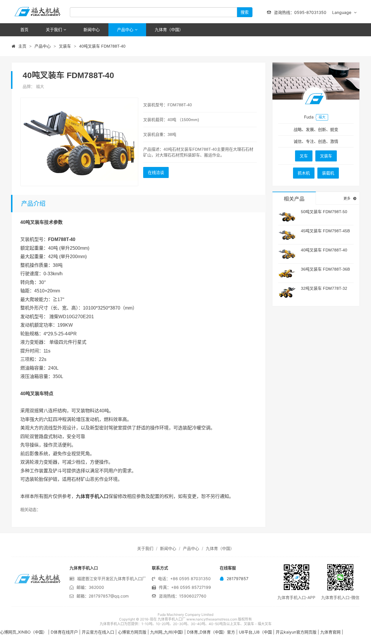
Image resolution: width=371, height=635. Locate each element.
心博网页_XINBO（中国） (23, 631)
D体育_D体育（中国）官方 (211, 631)
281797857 (237, 578)
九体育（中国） (169, 29)
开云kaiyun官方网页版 (296, 631)
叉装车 (65, 46)
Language (342, 12)
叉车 (304, 155)
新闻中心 (91, 29)
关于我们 (54, 29)
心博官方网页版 (132, 631)
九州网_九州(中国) (166, 631)
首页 (24, 29)
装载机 (328, 172)
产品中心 (125, 29)
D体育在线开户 (64, 631)
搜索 (245, 12)
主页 (22, 46)
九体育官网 (330, 631)
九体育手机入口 (38, 11)
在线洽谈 (156, 172)
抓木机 (304, 172)
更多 (346, 198)
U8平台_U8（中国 (255, 631)
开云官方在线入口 (98, 631)
